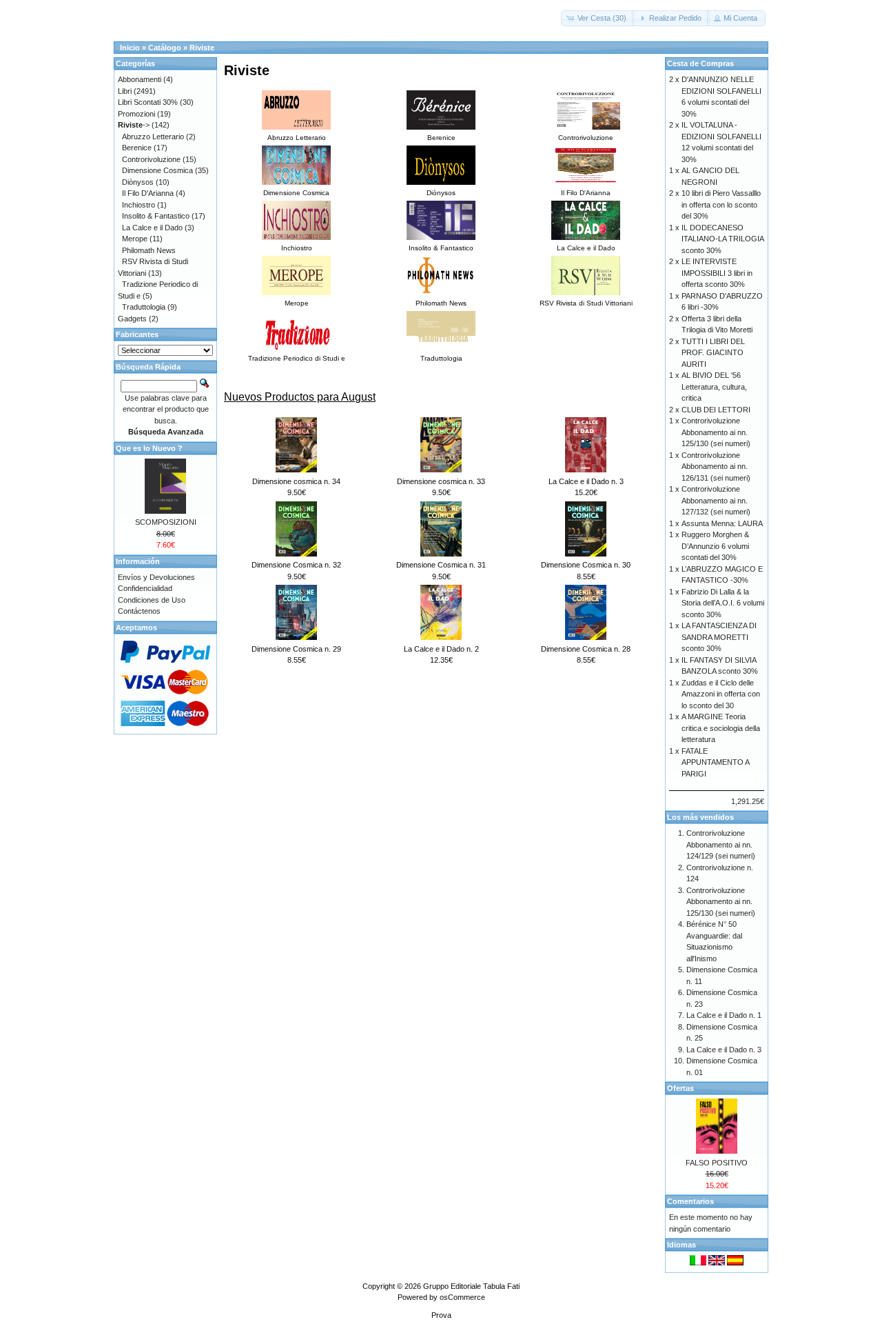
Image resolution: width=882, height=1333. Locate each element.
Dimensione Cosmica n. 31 (441, 565)
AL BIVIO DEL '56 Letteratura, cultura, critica (714, 386)
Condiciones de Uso (151, 600)
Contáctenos (139, 611)
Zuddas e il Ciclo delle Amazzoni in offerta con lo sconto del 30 (720, 694)
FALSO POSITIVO (717, 1163)
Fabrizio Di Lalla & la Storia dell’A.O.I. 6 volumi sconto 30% (722, 603)
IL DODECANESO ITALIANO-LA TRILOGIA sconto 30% (722, 238)
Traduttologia (143, 307)
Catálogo (164, 47)
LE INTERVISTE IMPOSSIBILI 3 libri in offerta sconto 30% (716, 272)
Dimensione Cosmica (157, 170)
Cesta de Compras (700, 63)
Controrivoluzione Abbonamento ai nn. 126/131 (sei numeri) (715, 466)
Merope (134, 238)
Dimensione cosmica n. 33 (441, 481)
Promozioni (136, 114)
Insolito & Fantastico (155, 216)
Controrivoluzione (151, 159)
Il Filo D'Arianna (148, 193)
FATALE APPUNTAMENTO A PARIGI (715, 762)
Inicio (130, 47)
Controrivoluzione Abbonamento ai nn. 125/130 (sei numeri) (715, 432)
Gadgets (132, 318)
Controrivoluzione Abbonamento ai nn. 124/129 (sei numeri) (720, 844)
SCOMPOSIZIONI (165, 522)
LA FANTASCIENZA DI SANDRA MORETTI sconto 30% (719, 636)
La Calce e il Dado (152, 227)
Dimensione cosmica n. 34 (296, 481)
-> (134, 125)
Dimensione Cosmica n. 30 (585, 565)
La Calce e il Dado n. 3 (586, 481)
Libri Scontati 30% (148, 102)
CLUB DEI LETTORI (715, 409)
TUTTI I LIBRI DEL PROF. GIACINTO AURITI (713, 352)
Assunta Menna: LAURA (722, 523)
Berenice (137, 147)
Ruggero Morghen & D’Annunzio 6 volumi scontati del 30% (715, 545)
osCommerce (462, 1297)
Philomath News (149, 250)
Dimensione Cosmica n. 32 (296, 565)
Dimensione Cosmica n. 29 (296, 649)
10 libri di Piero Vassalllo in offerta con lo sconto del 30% (721, 204)
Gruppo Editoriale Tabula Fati (471, 1286)
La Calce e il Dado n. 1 (723, 1015)
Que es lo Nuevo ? (149, 448)
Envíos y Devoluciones (156, 577)
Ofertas (680, 1088)
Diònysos (138, 182)
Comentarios (690, 1201)
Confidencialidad (145, 588)
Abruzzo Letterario (153, 136)
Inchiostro (138, 205)
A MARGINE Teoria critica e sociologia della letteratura (720, 727)
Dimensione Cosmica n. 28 (585, 649)
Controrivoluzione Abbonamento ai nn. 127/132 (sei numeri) (715, 500)
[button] (598, 18)
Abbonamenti (139, 79)
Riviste (201, 47)
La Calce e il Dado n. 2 (441, 649)
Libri (125, 91)
